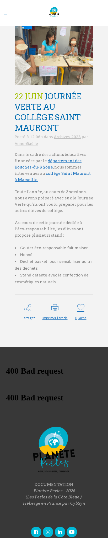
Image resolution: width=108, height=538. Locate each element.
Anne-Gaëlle (26, 143)
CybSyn (77, 503)
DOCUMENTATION (54, 484)
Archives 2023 (67, 136)
